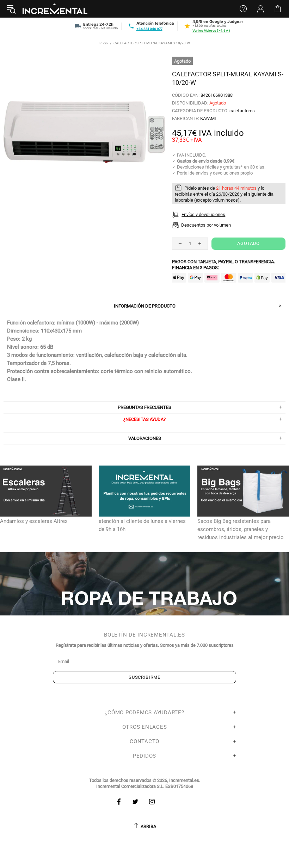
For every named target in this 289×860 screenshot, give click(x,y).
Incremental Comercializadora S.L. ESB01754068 (144, 786)
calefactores (242, 110)
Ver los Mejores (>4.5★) (211, 30)
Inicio (103, 43)
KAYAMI (208, 118)
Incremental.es (55, 9)
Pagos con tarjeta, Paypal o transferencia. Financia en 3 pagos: (223, 264)
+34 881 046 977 (149, 28)
